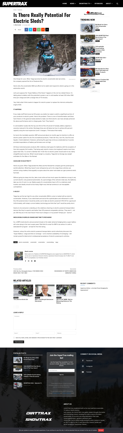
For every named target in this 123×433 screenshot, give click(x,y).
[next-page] (17, 307)
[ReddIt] (43, 29)
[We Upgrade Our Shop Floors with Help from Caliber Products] (87, 72)
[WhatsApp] (39, 29)
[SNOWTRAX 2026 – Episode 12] (87, 61)
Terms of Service (66, 393)
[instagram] (28, 260)
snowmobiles (41, 242)
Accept (101, 430)
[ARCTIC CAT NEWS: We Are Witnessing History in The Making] (66, 290)
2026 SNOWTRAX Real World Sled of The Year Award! (102, 37)
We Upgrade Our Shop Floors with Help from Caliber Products (102, 70)
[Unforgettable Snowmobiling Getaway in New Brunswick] (87, 50)
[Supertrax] (12, 3)
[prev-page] (14, 307)
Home (14, 10)
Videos (97, 30)
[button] (117, 3)
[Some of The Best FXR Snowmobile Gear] (87, 83)
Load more (94, 91)
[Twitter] (30, 29)
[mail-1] (31, 260)
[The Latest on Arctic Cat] (23, 290)
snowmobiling (50, 242)
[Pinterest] (34, 29)
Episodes (98, 61)
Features (20, 10)
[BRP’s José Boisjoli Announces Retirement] (45, 290)
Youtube (89, 372)
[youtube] (35, 260)
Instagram (89, 366)
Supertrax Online (85, 288)
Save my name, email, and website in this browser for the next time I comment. (39, 337)
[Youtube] (82, 372)
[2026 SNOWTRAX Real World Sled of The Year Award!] (87, 39)
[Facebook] (26, 29)
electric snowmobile (24, 242)
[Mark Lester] (18, 256)
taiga (56, 242)
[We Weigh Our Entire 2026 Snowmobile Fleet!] (87, 28)
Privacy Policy (56, 393)
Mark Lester (18, 25)
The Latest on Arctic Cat (20, 299)
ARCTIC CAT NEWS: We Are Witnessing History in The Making (64, 301)
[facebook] (25, 260)
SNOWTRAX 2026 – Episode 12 (33, 383)
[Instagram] (82, 366)
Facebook (89, 360)
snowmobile (33, 242)
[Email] (47, 29)
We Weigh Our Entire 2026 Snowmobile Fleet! (101, 26)
